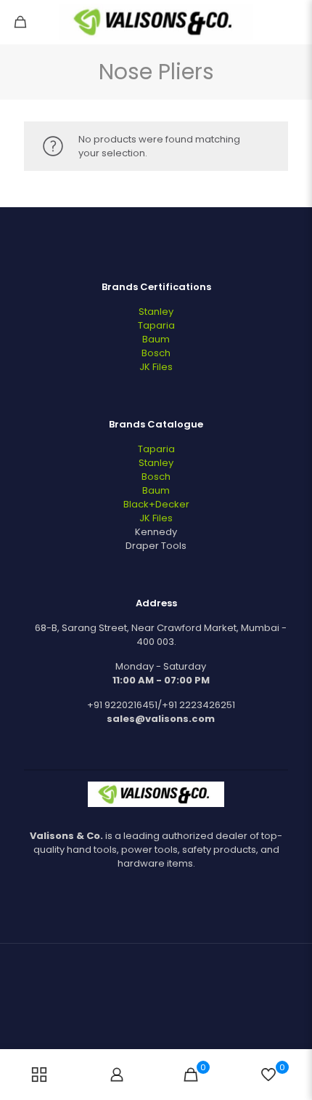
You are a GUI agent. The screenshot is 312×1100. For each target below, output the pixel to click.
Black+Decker (156, 504)
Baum (156, 339)
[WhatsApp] (146, 1027)
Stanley (156, 311)
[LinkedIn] (165, 1027)
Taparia (156, 325)
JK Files (156, 367)
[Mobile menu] (292, 21)
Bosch (156, 353)
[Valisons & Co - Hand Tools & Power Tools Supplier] (156, 22)
